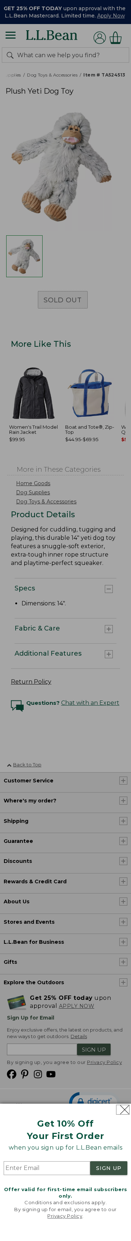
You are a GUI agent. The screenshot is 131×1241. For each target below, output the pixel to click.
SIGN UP (109, 1168)
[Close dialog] (122, 1109)
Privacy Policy (64, 1216)
